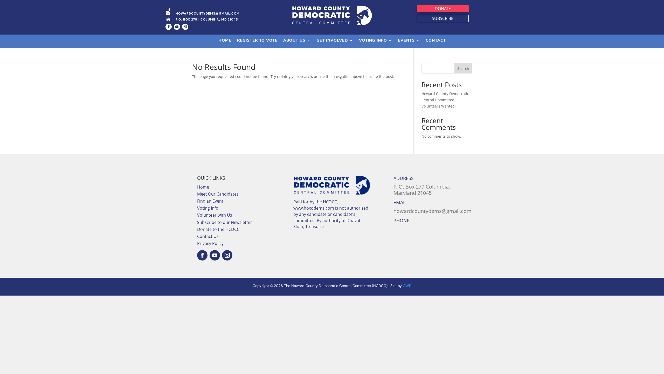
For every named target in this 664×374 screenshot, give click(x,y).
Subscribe (442, 18)
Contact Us (208, 236)
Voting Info (207, 208)
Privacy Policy (210, 243)
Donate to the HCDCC (218, 229)
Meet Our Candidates (218, 194)
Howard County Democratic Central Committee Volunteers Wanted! (445, 100)
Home (203, 187)
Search (463, 68)
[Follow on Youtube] (177, 27)
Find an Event (210, 201)
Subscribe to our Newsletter (224, 222)
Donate (443, 8)
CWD (407, 285)
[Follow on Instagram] (185, 27)
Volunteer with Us (214, 215)
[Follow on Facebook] (168, 27)
